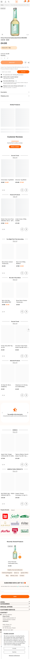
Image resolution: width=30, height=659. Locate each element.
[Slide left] (22, 190)
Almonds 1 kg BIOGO (20, 179)
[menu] (1, 2)
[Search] (9, 2)
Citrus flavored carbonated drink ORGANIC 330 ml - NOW (14, 562)
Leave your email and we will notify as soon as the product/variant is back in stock (15, 68)
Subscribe (23, 71)
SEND (15, 596)
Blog (7, 575)
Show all (15, 241)
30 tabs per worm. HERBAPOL (6, 385)
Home (2, 5)
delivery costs (14, 575)
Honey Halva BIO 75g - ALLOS (7, 346)
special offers (24, 572)
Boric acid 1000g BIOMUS (20, 262)
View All (15, 196)
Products (7, 5)
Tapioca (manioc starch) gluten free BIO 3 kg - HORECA (21, 455)
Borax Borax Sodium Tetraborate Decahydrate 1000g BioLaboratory (21, 301)
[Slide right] (26, 190)
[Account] (5, 1)
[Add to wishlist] (19, 554)
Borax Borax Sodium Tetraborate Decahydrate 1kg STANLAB (7, 262)
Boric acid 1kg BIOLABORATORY (6, 301)
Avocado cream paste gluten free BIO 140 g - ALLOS (21, 346)
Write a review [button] (15, 146)
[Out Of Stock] (19, 557)
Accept (14, 648)
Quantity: (3, 55)
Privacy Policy (17, 644)
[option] (15, 21)
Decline (14, 652)
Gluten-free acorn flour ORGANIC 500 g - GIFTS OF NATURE (7, 220)
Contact (22, 575)
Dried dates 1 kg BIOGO (7, 179)
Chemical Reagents (7, 572)
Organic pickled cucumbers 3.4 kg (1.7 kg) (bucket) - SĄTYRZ (21, 494)
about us (16, 572)
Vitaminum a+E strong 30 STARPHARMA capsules (21, 385)
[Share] (28, 62)
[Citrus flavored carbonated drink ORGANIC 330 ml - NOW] (15, 552)
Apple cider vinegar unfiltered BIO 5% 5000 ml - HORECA (7, 455)
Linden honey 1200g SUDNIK (20, 219)
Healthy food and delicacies (15, 570)
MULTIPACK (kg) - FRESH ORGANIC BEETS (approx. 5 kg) (7, 494)
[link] (25, 62)
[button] (15, 86)
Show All (15, 157)
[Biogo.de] (5, 516)
